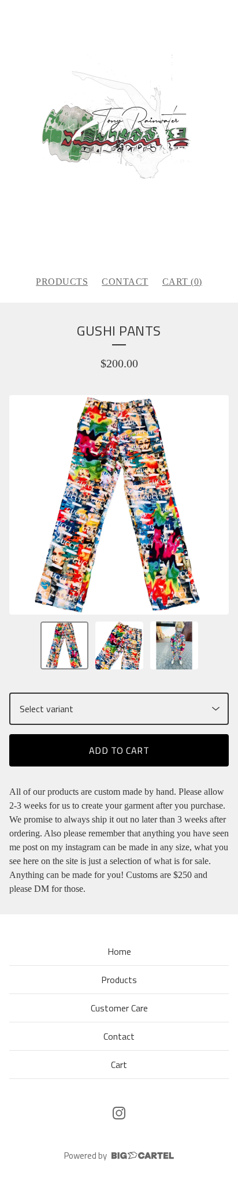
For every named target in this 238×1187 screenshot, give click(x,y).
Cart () (182, 281)
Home (119, 951)
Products (62, 281)
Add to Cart (119, 750)
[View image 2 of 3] (119, 645)
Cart (119, 1064)
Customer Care (119, 1008)
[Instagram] (119, 1113)
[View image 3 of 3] (174, 645)
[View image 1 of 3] (64, 645)
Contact (125, 281)
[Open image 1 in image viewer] (119, 505)
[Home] (119, 132)
